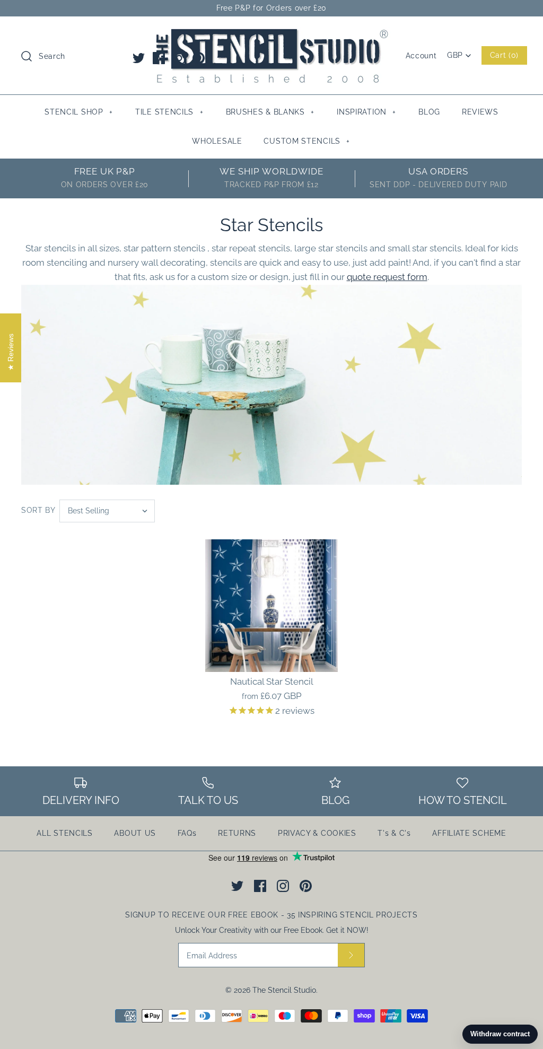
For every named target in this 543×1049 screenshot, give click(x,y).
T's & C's (394, 833)
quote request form (387, 277)
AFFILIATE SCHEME (469, 833)
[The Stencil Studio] (271, 34)
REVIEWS (480, 112)
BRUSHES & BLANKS (270, 112)
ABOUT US (135, 833)
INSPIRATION (366, 112)
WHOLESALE (217, 141)
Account (421, 55)
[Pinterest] (198, 58)
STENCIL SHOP (78, 112)
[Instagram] (179, 58)
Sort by (38, 510)
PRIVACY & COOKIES (317, 833)
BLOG (429, 112)
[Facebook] (159, 58)
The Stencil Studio (284, 990)
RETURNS (237, 833)
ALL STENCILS (64, 833)
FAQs (187, 833)
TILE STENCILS (169, 112)
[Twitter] (139, 58)
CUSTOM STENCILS (307, 141)
